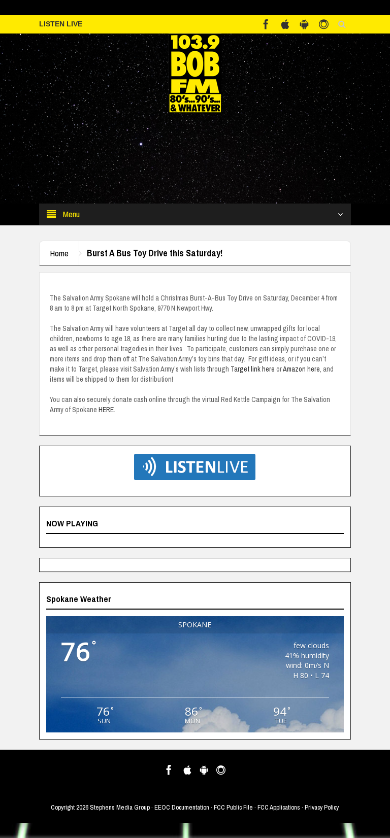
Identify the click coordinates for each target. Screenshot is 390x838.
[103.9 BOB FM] (195, 72)
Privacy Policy (322, 807)
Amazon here (301, 369)
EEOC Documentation (181, 807)
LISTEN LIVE (60, 24)
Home (59, 253)
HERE (106, 409)
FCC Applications (278, 807)
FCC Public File (233, 807)
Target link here (253, 369)
